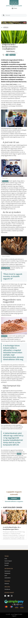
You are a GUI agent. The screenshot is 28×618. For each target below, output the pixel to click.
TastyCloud (5, 181)
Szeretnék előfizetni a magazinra (14, 501)
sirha (7, 54)
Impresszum (7, 571)
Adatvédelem (8, 577)
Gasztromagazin (8, 561)
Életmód (6, 565)
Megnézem (14, 498)
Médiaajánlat (7, 573)
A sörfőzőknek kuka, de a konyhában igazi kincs (11, 528)
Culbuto (19, 453)
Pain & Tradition (5, 268)
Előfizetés (7, 583)
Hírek (6, 558)
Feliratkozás (7, 589)
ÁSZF (6, 575)
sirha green (12, 54)
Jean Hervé (4, 336)
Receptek (7, 563)
